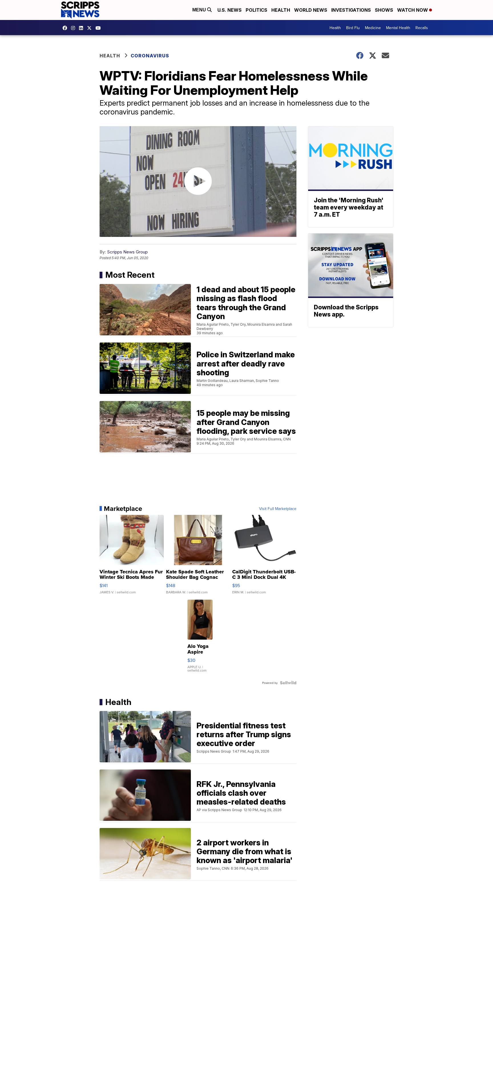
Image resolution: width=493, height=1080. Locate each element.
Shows (384, 10)
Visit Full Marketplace (277, 509)
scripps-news (82, 28)
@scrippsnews (100, 28)
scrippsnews (66, 28)
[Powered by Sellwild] (288, 683)
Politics (256, 10)
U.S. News (229, 10)
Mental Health (398, 28)
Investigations (351, 10)
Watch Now (413, 10)
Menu (199, 9)
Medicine (373, 28)
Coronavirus (150, 56)
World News (310, 10)
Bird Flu (353, 28)
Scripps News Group (127, 252)
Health (280, 10)
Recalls (421, 28)
